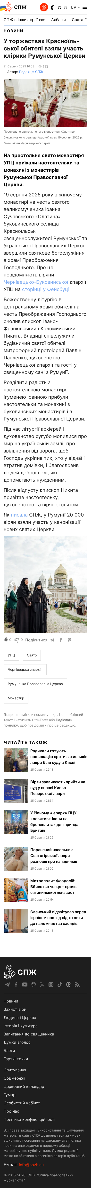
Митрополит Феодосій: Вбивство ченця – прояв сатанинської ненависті (53, 886)
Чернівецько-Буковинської (36, 282)
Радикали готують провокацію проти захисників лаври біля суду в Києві (58, 756)
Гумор (10, 1094)
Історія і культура (21, 1025)
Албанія (58, 19)
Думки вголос (17, 1042)
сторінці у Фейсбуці (45, 289)
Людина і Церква (20, 1017)
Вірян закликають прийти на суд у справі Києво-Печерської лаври (57, 787)
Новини (14, 30)
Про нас (11, 1111)
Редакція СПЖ (31, 72)
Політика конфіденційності (29, 1119)
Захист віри (15, 1009)
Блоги (9, 1050)
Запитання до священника (29, 1034)
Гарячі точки (16, 1058)
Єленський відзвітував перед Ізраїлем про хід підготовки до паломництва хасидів (58, 917)
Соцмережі (14, 1078)
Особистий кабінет (22, 1102)
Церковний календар (24, 1086)
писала (19, 515)
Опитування (15, 1069)
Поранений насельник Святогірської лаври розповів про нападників (53, 855)
